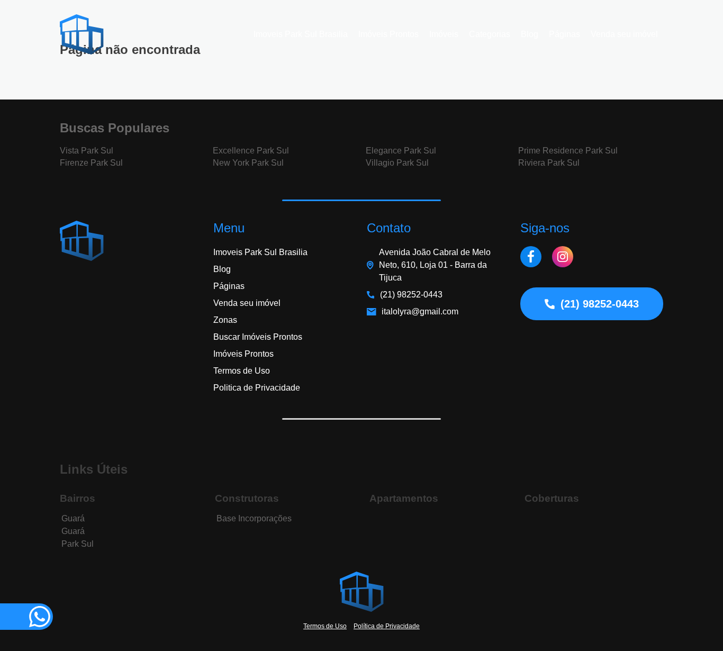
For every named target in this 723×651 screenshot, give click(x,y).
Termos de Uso (241, 370)
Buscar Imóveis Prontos (257, 336)
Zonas (225, 319)
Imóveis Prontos (388, 34)
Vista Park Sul (86, 150)
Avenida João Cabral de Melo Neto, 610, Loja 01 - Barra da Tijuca (435, 265)
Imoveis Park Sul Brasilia (301, 34)
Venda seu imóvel (624, 34)
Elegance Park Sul (401, 150)
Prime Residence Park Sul (568, 150)
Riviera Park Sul (549, 162)
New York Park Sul (248, 162)
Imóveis (443, 34)
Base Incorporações (254, 518)
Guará (73, 518)
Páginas (564, 34)
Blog (529, 34)
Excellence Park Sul (251, 150)
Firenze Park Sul (91, 162)
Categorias (489, 34)
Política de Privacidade (387, 626)
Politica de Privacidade (256, 387)
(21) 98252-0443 (411, 294)
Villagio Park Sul (397, 162)
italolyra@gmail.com (420, 311)
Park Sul (77, 543)
